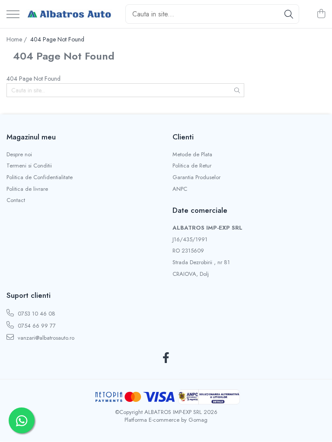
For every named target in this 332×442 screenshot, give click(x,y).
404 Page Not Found (57, 39)
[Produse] (13, 15)
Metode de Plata (192, 154)
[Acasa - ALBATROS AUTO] (69, 14)
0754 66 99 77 (36, 326)
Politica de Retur (191, 166)
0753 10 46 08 (35, 313)
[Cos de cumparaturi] (321, 14)
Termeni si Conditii (29, 166)
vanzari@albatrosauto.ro (45, 338)
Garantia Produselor (196, 177)
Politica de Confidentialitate (39, 177)
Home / (17, 39)
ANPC (179, 189)
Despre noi (19, 154)
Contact (15, 200)
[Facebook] (166, 358)
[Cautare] (288, 14)
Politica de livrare (27, 189)
